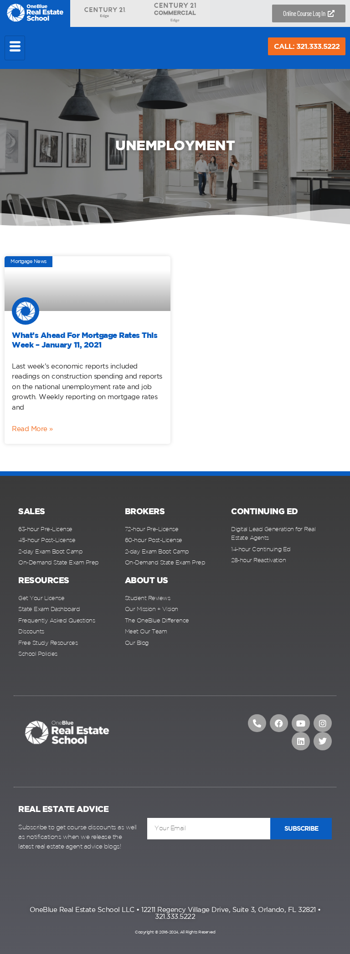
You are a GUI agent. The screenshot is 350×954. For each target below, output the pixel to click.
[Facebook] (279, 723)
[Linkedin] (301, 741)
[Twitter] (323, 741)
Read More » (32, 429)
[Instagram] (323, 723)
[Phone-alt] (257, 723)
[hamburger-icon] (15, 48)
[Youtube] (301, 723)
